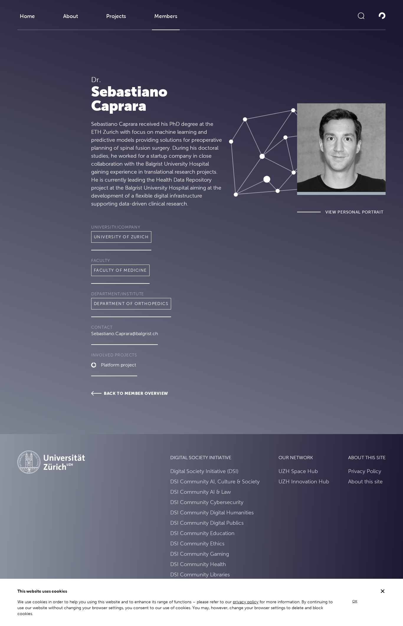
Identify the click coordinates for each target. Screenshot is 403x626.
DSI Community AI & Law (200, 492)
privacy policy (245, 601)
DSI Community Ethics (197, 543)
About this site (365, 481)
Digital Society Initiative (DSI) (204, 471)
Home (27, 16)
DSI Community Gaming (199, 554)
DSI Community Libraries (200, 574)
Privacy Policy (364, 471)
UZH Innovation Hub (304, 481)
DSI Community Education (202, 533)
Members (165, 16)
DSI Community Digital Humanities (212, 512)
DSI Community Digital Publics (207, 523)
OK (354, 601)
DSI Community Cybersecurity (206, 502)
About (70, 16)
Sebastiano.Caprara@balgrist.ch (124, 333)
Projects (116, 16)
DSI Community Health (198, 564)
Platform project (118, 364)
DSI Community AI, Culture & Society (215, 481)
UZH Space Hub (298, 471)
